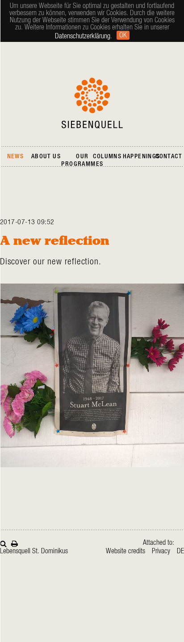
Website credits (125, 551)
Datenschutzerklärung (82, 36)
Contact (168, 156)
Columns (107, 156)
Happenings (141, 156)
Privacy (161, 551)
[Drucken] (14, 543)
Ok (123, 35)
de (180, 551)
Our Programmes (82, 160)
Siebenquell (92, 103)
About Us (46, 156)
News (15, 156)
